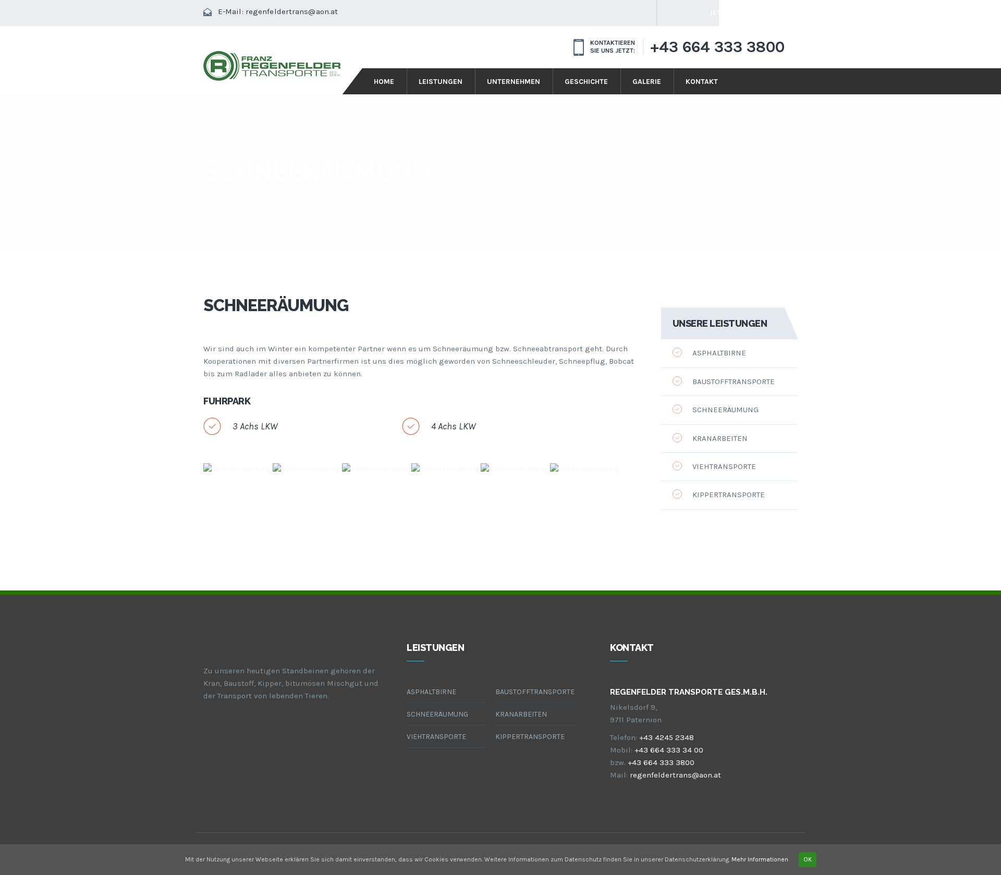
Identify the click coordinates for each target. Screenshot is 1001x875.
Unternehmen (513, 81)
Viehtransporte (724, 466)
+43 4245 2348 (666, 737)
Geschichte (586, 81)
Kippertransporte (728, 494)
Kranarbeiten (720, 438)
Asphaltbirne (719, 353)
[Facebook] (670, 13)
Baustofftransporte (733, 381)
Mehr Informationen (759, 859)
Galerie (646, 81)
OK (807, 859)
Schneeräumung (725, 409)
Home (384, 81)
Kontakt (702, 81)
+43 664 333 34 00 (668, 750)
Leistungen (440, 81)
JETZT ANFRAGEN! (740, 12)
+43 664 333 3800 (717, 47)
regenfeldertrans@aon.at (292, 11)
